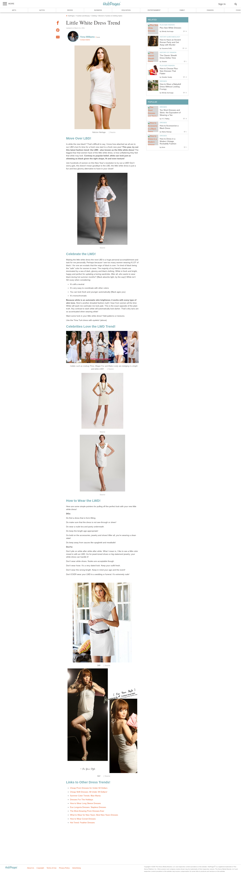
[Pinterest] (58, 30)
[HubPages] (112, 4)
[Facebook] (58, 23)
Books (70, 10)
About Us (30, 868)
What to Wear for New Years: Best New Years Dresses (94, 815)
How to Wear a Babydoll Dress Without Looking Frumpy (170, 86)
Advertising (76, 868)
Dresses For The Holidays (81, 800)
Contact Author (85, 40)
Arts (14, 10)
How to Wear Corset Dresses (83, 819)
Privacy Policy (64, 868)
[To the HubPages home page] (11, 867)
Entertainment (154, 10)
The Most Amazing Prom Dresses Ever (87, 811)
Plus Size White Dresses (170, 28)
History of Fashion (168, 52)
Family (182, 10)
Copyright (40, 868)
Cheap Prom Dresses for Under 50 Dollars (88, 788)
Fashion (210, 10)
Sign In (222, 4)
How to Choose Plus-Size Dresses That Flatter (169, 71)
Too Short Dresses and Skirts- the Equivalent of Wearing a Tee (170, 112)
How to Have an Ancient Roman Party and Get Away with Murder (170, 42)
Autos (42, 10)
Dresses (163, 81)
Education (126, 10)
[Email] (58, 37)
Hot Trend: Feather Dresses (82, 823)
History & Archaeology (170, 37)
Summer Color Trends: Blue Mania (85, 796)
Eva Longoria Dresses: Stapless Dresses (88, 807)
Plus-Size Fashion (167, 25)
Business (98, 10)
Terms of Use (51, 868)
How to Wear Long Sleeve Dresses (85, 803)
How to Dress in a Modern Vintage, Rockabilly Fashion (168, 141)
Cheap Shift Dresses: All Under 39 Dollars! (88, 792)
